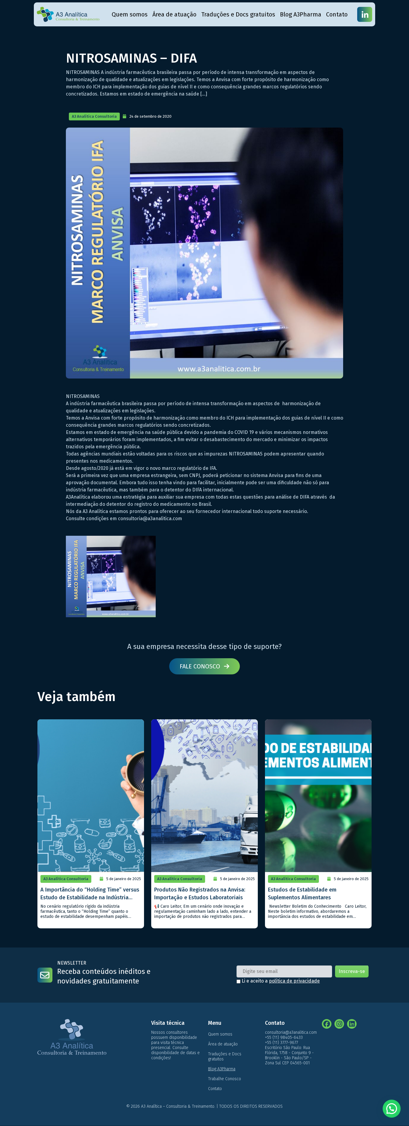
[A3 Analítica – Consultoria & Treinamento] (68, 14)
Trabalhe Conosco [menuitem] (224, 1078)
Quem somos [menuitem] (130, 14)
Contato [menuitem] (337, 14)
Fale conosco (201, 666)
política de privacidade (294, 981)
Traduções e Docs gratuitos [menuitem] (238, 14)
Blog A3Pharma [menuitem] (300, 14)
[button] (392, 1109)
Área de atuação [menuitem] (174, 14)
